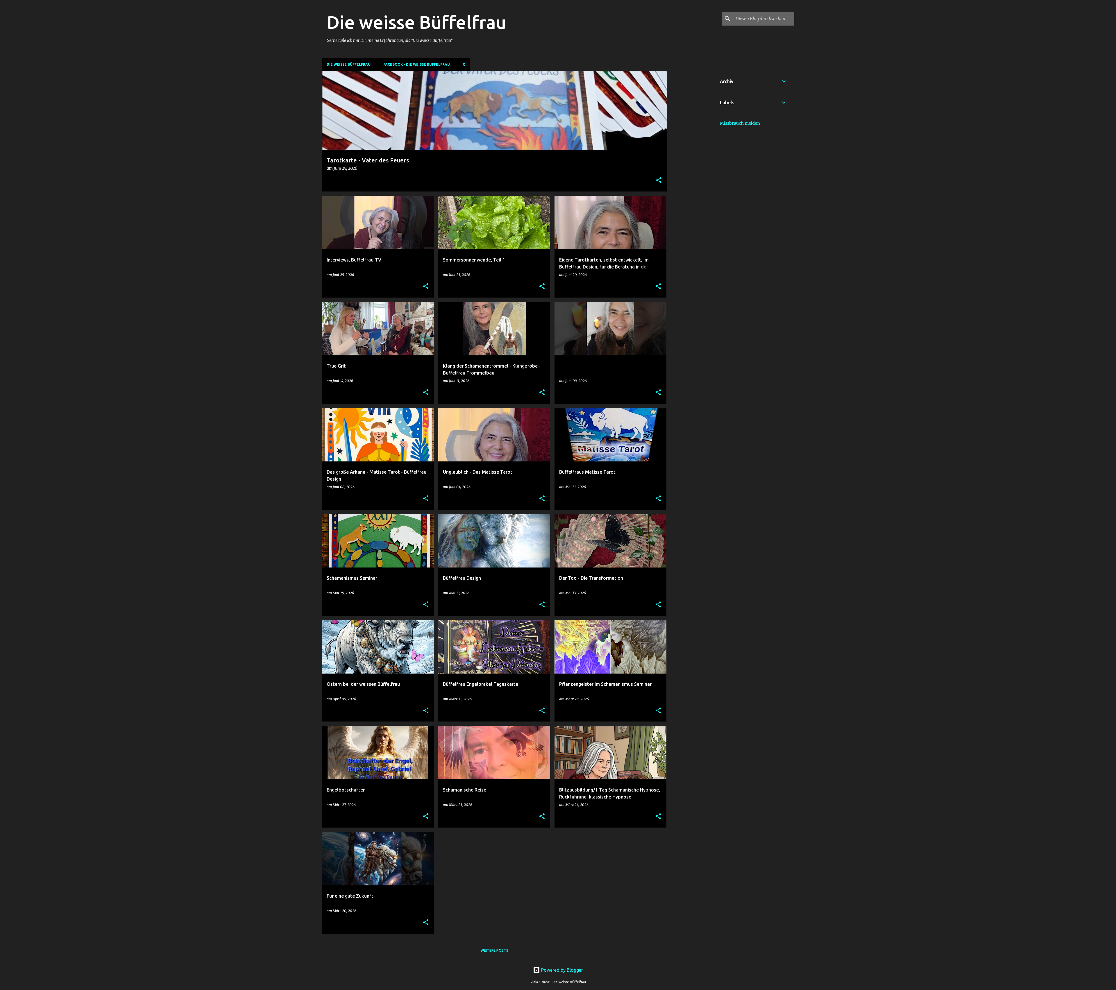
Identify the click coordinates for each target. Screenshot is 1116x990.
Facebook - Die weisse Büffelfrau (416, 64)
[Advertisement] (690, 158)
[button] (658, 181)
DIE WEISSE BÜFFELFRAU (349, 64)
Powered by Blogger (561, 970)
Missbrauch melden (740, 123)
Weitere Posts (494, 950)
